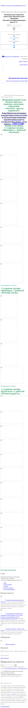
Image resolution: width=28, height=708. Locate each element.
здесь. (13, 694)
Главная (2, 95)
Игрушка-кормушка (8, 570)
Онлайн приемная (8, 584)
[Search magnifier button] (14, 28)
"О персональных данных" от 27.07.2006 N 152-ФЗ (15, 668)
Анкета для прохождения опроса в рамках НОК (16, 80)
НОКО (5, 583)
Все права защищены (8, 587)
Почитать (7, 706)
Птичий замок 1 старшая (8, 386)
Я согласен (3, 706)
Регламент (6, 586)
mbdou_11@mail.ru (23, 61)
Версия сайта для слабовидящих (11, 56)
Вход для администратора (9, 589)
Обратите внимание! (10, 644)
